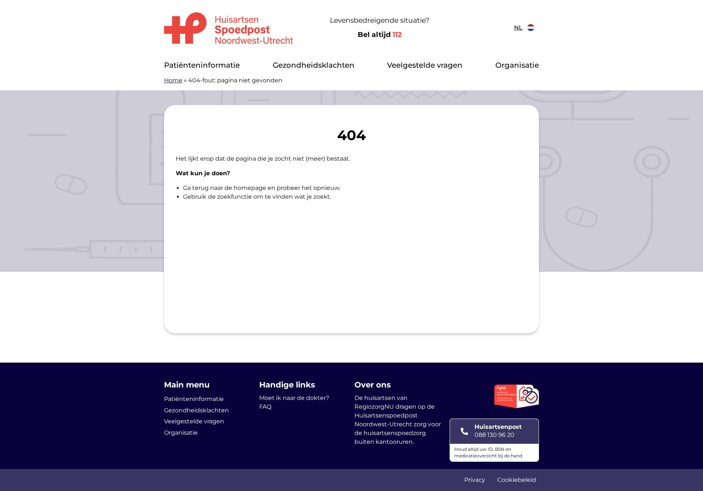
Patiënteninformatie (202, 65)
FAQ (265, 406)
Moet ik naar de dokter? (294, 397)
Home (173, 80)
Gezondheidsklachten (313, 65)
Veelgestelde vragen (424, 65)
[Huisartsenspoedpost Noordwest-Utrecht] (228, 28)
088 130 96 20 (494, 434)
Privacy (474, 479)
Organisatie (517, 65)
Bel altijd (380, 34)
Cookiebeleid (516, 479)
